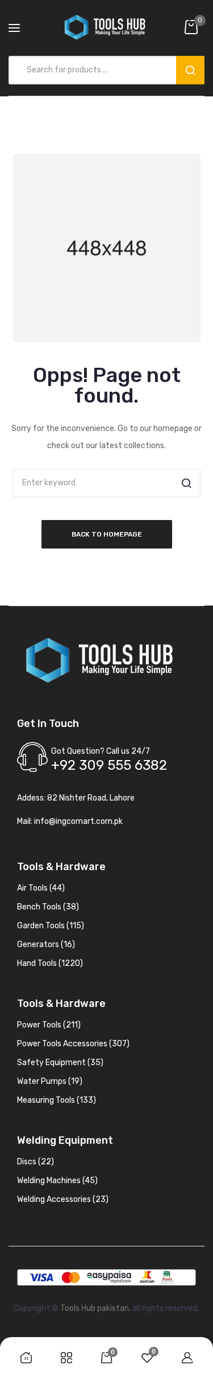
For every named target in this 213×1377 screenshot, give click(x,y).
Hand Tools (50, 963)
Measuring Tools (56, 1100)
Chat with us (25, 1320)
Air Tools (41, 888)
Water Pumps (49, 1081)
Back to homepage (107, 534)
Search (190, 70)
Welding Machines (57, 1180)
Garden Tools (50, 926)
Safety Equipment (60, 1062)
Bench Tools (48, 907)
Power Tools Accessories (73, 1044)
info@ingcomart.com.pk (78, 821)
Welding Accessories (62, 1199)
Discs (35, 1162)
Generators (46, 944)
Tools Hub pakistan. (95, 1308)
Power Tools (49, 1025)
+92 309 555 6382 (109, 765)
